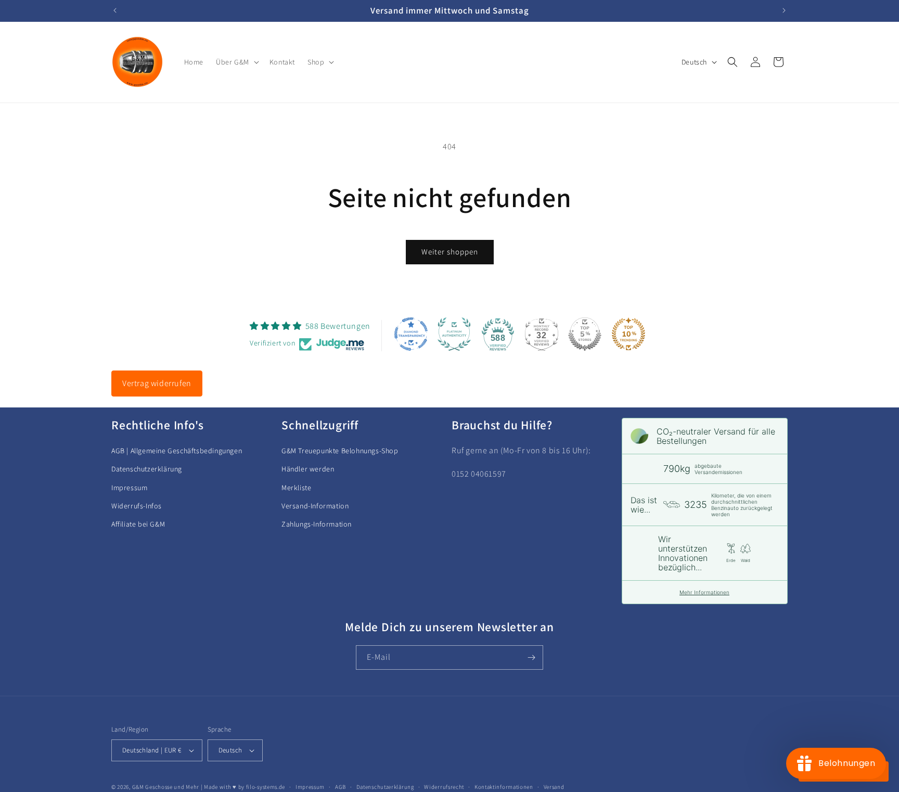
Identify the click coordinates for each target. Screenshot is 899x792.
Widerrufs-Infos (136, 505)
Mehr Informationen (704, 592)
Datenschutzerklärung (146, 469)
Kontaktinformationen (503, 786)
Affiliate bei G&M (138, 523)
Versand (554, 786)
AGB (340, 786)
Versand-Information (315, 505)
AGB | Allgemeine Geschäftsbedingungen (176, 450)
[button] (236, 62)
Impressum (129, 487)
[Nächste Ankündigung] (784, 10)
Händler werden (307, 469)
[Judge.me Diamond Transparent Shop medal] (411, 334)
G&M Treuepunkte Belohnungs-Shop (340, 450)
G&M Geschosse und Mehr (165, 786)
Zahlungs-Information (316, 523)
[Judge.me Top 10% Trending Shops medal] (628, 334)
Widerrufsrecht (444, 786)
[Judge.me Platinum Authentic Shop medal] (454, 334)
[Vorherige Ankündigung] (115, 10)
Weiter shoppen (449, 252)
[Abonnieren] (531, 657)
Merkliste (296, 487)
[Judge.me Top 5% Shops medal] (584, 334)
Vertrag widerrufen (156, 383)
